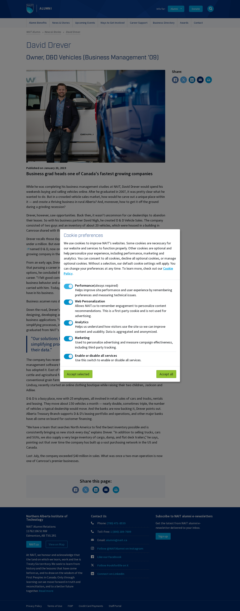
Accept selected (78, 374)
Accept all (166, 374)
